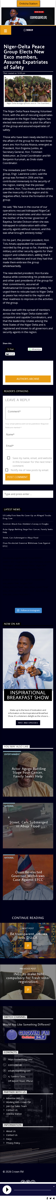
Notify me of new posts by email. (30, 470)
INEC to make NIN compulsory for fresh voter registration (28, 978)
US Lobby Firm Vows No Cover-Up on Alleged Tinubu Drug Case (27, 517)
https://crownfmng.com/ (20, 1059)
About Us (11, 1131)
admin (8, 368)
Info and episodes (28, 722)
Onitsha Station (28, 3)
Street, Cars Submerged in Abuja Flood (20, 537)
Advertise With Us (15, 1098)
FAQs (9, 1139)
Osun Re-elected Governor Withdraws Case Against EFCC (26, 544)
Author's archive (28, 378)
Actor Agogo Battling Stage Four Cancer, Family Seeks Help (28, 530)
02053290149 (15, 1065)
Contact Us (11, 1110)
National (9, 806)
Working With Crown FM (18, 1102)
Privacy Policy (13, 1142)
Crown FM (18, 1171)
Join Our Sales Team (16, 1106)
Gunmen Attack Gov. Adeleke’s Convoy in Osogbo (26, 524)
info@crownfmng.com (19, 1070)
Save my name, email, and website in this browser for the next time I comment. (32, 458)
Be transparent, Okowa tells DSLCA (29, 936)
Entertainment (12, 754)
